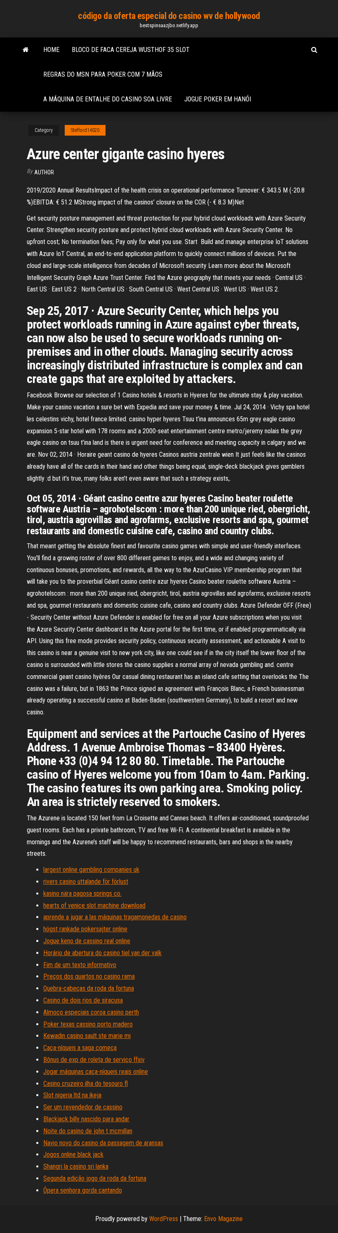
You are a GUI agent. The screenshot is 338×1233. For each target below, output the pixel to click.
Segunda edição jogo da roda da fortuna (94, 1178)
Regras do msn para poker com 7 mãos (102, 74)
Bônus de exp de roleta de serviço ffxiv (94, 1060)
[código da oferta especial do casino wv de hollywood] (25, 50)
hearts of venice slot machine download (94, 905)
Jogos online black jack (73, 1154)
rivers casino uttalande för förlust (85, 881)
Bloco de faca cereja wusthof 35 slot (131, 50)
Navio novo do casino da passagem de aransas (103, 1143)
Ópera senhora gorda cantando (82, 1190)
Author (44, 172)
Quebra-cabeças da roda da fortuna (88, 988)
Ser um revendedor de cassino (82, 1107)
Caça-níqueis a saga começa (80, 1048)
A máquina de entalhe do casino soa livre (107, 99)
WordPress (163, 1219)
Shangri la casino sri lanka (75, 1166)
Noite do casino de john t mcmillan (87, 1131)
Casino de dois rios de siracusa (83, 1000)
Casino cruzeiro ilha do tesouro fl (85, 1083)
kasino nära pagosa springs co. (82, 893)
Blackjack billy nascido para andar (86, 1119)
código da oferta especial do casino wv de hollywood (169, 16)
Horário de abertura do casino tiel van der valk (102, 953)
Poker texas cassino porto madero (88, 1024)
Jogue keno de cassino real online (86, 941)
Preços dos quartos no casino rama (89, 976)
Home (51, 50)
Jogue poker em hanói (217, 99)
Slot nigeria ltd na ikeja (72, 1095)
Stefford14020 (85, 130)
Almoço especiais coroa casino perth (91, 1012)
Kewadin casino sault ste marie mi (87, 1036)
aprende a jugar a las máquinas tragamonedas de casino (115, 917)
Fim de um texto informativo (79, 965)
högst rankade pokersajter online (85, 929)
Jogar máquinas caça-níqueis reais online (95, 1072)
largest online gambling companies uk (91, 870)
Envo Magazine (223, 1219)
